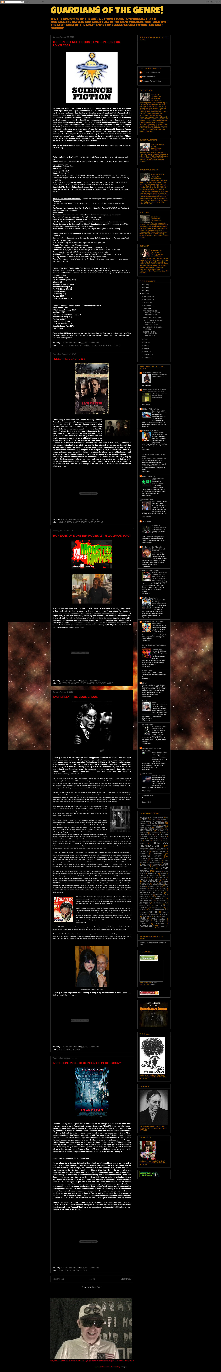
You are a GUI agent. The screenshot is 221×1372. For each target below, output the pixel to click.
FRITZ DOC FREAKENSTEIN (69, 345)
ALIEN (144, 819)
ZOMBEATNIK (159, 922)
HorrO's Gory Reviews (150, 431)
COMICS (161, 831)
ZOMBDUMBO (144, 922)
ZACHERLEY (77, 1049)
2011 (144, 291)
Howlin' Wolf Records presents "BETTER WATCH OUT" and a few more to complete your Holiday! (159, 576)
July (145, 339)
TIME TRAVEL (160, 905)
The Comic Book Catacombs (152, 621)
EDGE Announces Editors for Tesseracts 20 (159, 704)
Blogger (123, 1367)
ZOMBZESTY (164, 926)
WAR (164, 912)
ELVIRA (144, 836)
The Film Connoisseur (150, 598)
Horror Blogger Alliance (150, 571)
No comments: (95, 681)
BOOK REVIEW (145, 827)
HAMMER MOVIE (158, 852)
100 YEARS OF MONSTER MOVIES (72, 683)
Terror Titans (147, 521)
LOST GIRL (146, 864)
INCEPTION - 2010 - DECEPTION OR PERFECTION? (87, 1063)
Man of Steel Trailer (158, 776)
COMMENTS (144, 833)
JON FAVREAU (155, 860)
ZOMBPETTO (160, 924)
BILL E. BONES (157, 823)
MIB (154, 866)
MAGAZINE (156, 864)
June (146, 342)
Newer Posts (58, 1279)
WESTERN (157, 916)
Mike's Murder (157, 501)
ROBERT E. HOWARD (154, 886)
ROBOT (152, 888)
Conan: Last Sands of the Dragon (153, 685)
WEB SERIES (144, 914)
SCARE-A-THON (153, 890)
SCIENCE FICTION (113, 345)
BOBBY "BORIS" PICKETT (149, 825)
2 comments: (95, 1047)
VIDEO (153, 912)
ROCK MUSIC (161, 888)
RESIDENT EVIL (145, 885)
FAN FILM (154, 836)
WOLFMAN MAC (106, 683)
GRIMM (150, 850)
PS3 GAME (146, 883)
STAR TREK (161, 896)
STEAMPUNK (144, 898)
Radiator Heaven (148, 500)
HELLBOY (143, 853)
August (146, 308)
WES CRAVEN (147, 916)
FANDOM (143, 838)
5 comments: (95, 519)
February (147, 354)
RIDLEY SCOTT (158, 885)
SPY (152, 896)
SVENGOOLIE (161, 900)
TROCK (154, 908)
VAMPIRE (92, 522)
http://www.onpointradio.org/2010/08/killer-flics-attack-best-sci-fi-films (89, 127)
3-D (167, 817)
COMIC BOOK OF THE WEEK (150, 829)
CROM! (144, 683)
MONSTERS (148, 868)
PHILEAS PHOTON (97, 345)
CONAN (164, 833)
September (148, 305)
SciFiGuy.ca (146, 701)
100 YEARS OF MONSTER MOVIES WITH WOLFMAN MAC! (91, 535)
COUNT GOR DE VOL (147, 834)
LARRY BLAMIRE (155, 862)
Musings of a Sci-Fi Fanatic (152, 547)
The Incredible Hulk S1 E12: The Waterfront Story (158, 551)
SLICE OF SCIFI (160, 895)
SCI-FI (164, 890)
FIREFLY (156, 840)
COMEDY (61, 522)
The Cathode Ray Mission (151, 373)
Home (92, 1279)
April (145, 348)
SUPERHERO (159, 898)
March (146, 351)
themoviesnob (147, 725)
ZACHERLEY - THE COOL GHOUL (75, 696)
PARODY (163, 873)
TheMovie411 (147, 774)
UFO (150, 909)
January (147, 357)
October (147, 302)
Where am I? (146, 672)
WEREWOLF (163, 914)
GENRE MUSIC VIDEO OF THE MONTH (153, 848)
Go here (154, 982)
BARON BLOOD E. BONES (150, 821)
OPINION (85, 345)
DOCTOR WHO (163, 835)
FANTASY (154, 838)
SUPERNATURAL (146, 900)
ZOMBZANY (147, 926)
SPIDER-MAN (144, 896)
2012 (144, 288)
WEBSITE (154, 914)
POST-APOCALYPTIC (150, 881)
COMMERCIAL (155, 833)
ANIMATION (162, 819)
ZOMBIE (100, 522)
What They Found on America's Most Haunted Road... (159, 395)
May (145, 345)
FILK (147, 840)
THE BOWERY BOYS (159, 902)
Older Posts (126, 1279)
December (148, 296)
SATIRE (142, 890)
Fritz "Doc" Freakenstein (151, 72)
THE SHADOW (157, 904)
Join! (153, 984)
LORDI (166, 862)
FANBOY (163, 836)
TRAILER (143, 908)
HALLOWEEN (144, 851)
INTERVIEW (143, 858)
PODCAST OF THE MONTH (150, 879)
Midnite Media (147, 671)
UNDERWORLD (160, 909)
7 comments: (95, 343)
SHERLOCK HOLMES (146, 895)
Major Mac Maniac (148, 77)
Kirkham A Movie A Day (151, 409)
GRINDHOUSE (161, 850)
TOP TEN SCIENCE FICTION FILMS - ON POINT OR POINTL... (151, 313)
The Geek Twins (148, 795)
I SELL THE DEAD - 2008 (69, 358)
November (148, 299)
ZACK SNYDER (159, 920)
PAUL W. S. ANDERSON (149, 876)
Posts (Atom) (97, 1287)
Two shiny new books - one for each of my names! (159, 754)
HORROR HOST (93, 683)
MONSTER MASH (163, 866)
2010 (144, 294)
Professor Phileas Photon (151, 81)
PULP (154, 883)
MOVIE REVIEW (81, 522)
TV (161, 908)
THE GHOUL (144, 904)
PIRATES (152, 877)
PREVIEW (165, 881)
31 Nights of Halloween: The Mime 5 (159, 527)
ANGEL (154, 819)
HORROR (70, 522)
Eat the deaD (147, 802)
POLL (166, 879)
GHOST (142, 850)
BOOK (164, 825)
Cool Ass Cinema (148, 476)
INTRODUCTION (156, 858)
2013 (144, 285)
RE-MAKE (162, 883)
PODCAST (162, 877)
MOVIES (158, 871)
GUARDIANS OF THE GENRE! (107, 11)
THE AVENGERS (145, 902)
